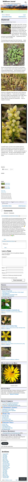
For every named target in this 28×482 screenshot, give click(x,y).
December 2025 (6, 464)
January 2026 (5, 462)
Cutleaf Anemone (22, 16)
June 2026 (5, 456)
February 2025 (6, 476)
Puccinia (15, 343)
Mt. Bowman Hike (6, 429)
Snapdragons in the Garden (8, 409)
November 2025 (6, 465)
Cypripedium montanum (10, 311)
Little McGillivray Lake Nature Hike (9, 294)
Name (3, 267)
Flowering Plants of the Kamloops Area (11, 433)
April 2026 (5, 459)
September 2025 (6, 467)
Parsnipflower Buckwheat (12, 403)
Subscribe (5, 443)
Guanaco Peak (5, 425)
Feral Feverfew (5, 411)
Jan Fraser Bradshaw (5, 215)
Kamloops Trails (8, 422)
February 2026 (6, 461)
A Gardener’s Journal (9, 407)
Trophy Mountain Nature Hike (13, 405)
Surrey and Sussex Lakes (7, 420)
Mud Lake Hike (5, 415)
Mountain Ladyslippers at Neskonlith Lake (10, 310)
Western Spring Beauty (7, 291)
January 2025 (5, 477)
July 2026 (5, 455)
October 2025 (6, 466)
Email (3, 270)
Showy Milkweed (6, 293)
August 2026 (5, 454)
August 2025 (5, 469)
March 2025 (5, 475)
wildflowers (21, 202)
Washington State (21, 327)
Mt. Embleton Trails (6, 419)
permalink (6, 203)
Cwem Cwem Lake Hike (7, 428)
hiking (16, 311)
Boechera (8, 343)
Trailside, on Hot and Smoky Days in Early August (13, 292)
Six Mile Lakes (5, 418)
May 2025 (5, 472)
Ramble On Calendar (14, 394)
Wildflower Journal (9, 1)
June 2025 (5, 471)
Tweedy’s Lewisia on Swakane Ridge (9, 326)
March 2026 (5, 460)
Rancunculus (19, 343)
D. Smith (3, 241)
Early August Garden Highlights (9, 410)
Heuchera (16, 202)
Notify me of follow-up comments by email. (12, 275)
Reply (5, 239)
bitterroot (7, 327)
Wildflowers (8, 202)
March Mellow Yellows (6, 16)
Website (3, 273)
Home (3, 14)
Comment (4, 257)
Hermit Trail (4, 424)
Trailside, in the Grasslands (8, 296)
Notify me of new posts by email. (10, 277)
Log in (24, 14)
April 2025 (5, 474)
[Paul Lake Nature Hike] (7, 194)
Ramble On (6, 414)
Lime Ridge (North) (6, 426)
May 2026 (5, 457)
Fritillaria (11, 343)
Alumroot (3, 357)
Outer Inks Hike (5, 416)
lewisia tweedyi (15, 327)
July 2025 (5, 470)
